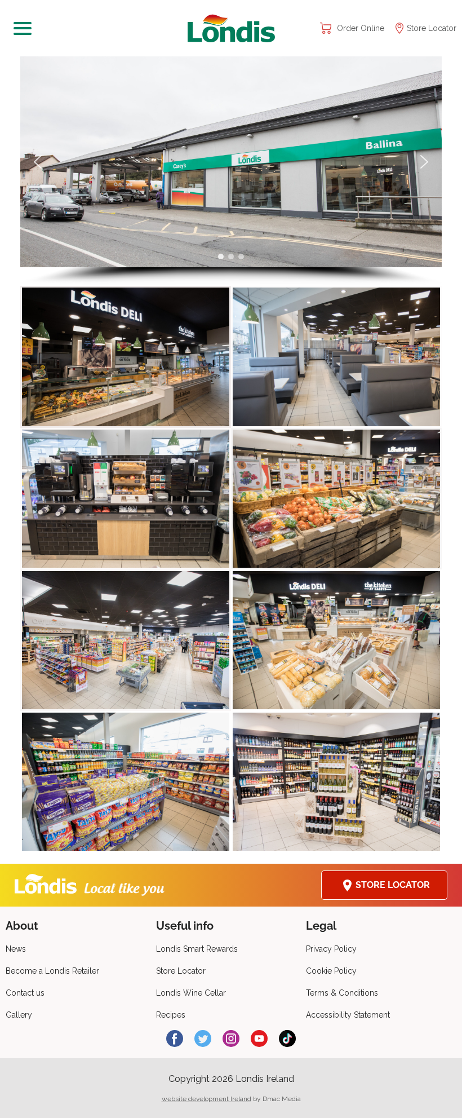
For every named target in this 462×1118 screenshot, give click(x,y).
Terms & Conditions (342, 992)
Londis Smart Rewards (197, 948)
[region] (231, 171)
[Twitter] (202, 1038)
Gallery (19, 1014)
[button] (38, 162)
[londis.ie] (231, 28)
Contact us (25, 992)
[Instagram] (231, 1038)
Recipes (170, 1014)
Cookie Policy (331, 970)
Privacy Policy (331, 948)
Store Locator (431, 28)
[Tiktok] (287, 1038)
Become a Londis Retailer (52, 970)
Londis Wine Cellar (191, 992)
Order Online (360, 28)
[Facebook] (174, 1038)
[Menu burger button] (96, 28)
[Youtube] (259, 1038)
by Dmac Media (231, 1099)
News (16, 948)
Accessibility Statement (348, 1014)
